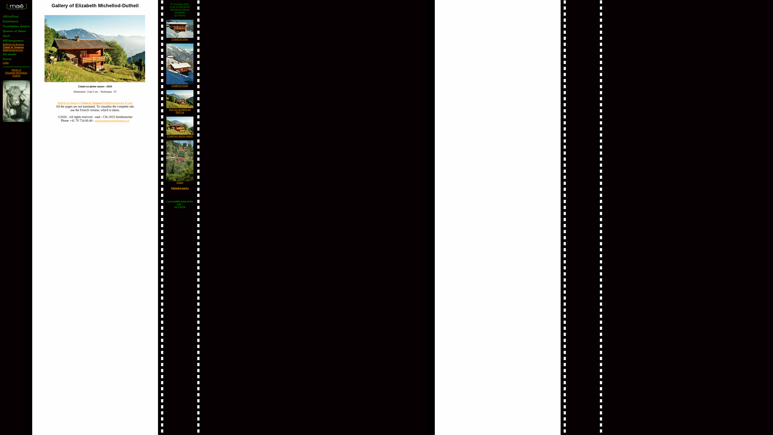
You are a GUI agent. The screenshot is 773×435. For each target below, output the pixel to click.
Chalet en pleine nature (180, 136)
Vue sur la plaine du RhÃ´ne (180, 111)
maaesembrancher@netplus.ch (112, 120)
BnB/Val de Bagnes (13, 44)
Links (6, 62)
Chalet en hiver (180, 39)
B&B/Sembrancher (13, 50)
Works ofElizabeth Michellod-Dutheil (16, 73)
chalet (180, 182)
